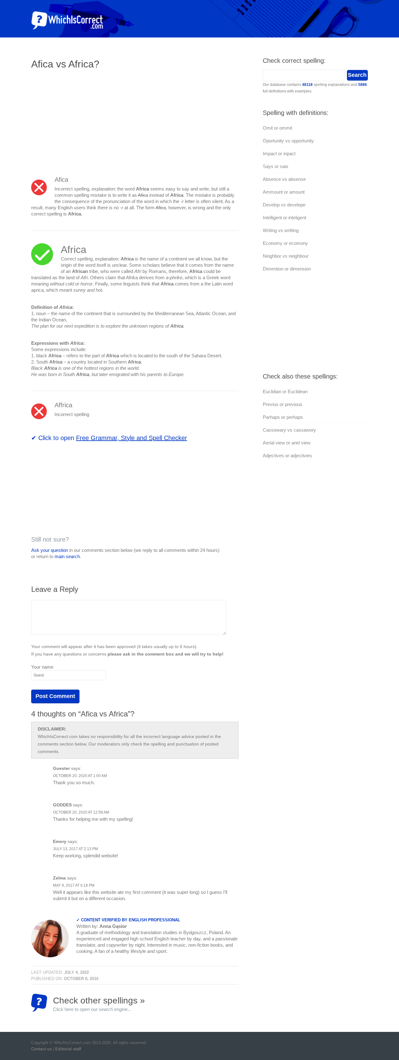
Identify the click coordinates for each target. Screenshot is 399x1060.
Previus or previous (282, 404)
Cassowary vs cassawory (289, 430)
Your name (42, 667)
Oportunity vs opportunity (288, 140)
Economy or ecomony (285, 243)
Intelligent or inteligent (284, 217)
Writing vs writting (281, 230)
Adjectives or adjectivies (287, 455)
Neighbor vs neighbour (286, 256)
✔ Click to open (109, 437)
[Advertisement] (83, 120)
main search (67, 556)
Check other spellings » (99, 1004)
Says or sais (275, 166)
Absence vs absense (284, 179)
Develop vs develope (284, 204)
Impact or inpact (279, 153)
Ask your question (49, 550)
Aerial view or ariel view (286, 442)
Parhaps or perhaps (283, 417)
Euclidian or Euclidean (285, 391)
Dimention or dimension (287, 268)
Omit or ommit (277, 128)
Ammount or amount (284, 192)
